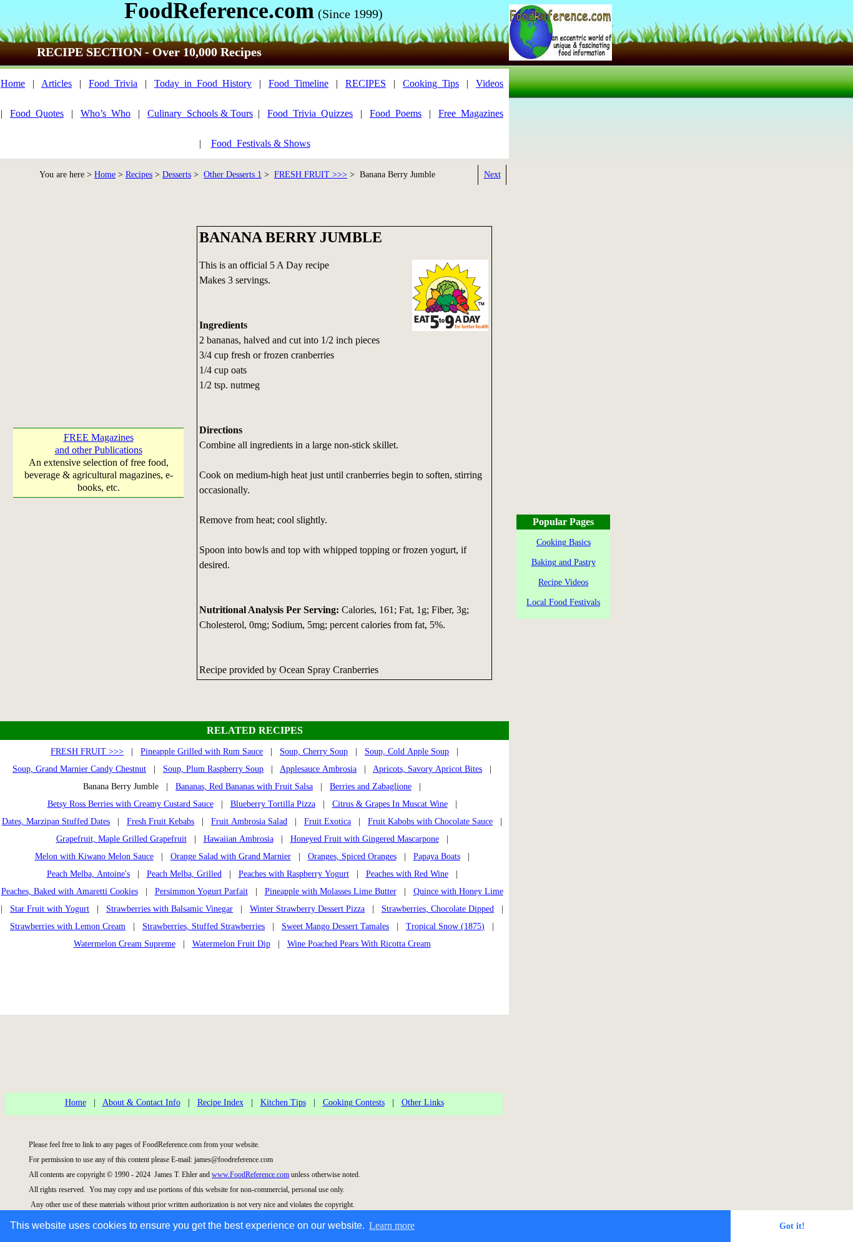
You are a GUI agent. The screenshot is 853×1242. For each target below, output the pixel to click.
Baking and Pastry (563, 562)
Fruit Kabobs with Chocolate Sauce (430, 821)
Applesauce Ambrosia (318, 769)
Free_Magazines (470, 113)
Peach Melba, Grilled (184, 874)
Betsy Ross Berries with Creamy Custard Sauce (130, 804)
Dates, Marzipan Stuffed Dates (56, 821)
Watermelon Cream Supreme (124, 944)
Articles (56, 83)
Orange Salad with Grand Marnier (230, 856)
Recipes (139, 174)
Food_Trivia (113, 83)
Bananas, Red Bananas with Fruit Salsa (244, 786)
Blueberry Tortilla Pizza (272, 804)
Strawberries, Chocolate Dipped (438, 909)
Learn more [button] (392, 1225)
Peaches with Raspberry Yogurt (294, 874)
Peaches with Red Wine (407, 874)
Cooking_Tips (431, 83)
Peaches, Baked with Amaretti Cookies (69, 891)
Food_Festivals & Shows (260, 143)
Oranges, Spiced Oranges (352, 856)
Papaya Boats (436, 856)
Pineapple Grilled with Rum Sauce (202, 751)
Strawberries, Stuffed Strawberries (203, 926)
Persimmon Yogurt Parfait (201, 891)
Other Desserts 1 (233, 174)
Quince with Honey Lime (458, 891)
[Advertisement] (98, 304)
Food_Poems (396, 113)
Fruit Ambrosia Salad (249, 821)
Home (13, 83)
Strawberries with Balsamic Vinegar (169, 909)
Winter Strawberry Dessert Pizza (307, 909)
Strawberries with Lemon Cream (68, 926)
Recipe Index (220, 1102)
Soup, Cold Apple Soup (407, 751)
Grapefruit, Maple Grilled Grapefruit (121, 839)
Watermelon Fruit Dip (231, 944)
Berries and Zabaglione (371, 786)
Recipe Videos (563, 582)
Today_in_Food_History (203, 83)
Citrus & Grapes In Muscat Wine (390, 804)
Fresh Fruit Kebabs (160, 821)
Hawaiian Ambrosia (239, 839)
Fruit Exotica (327, 821)
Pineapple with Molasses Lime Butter (331, 891)
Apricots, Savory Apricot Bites (427, 769)
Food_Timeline (298, 83)
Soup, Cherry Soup (314, 751)
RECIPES (365, 83)
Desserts (176, 174)
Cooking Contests (354, 1102)
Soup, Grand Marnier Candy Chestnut (79, 769)
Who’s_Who (106, 113)
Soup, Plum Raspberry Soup (213, 769)
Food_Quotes (37, 113)
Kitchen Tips (283, 1102)
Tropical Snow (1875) (445, 926)
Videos (489, 83)
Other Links (423, 1102)
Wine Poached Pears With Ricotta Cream (359, 944)
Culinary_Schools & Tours (200, 113)
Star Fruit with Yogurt (49, 909)
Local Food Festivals (563, 602)
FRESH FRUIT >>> (310, 174)
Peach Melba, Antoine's (88, 874)
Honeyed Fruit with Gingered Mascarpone (364, 839)
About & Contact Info (141, 1102)
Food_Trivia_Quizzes (310, 113)
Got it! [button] (792, 1226)
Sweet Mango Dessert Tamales (335, 926)
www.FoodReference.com (250, 1174)
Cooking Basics (563, 542)
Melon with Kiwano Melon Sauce (94, 856)
